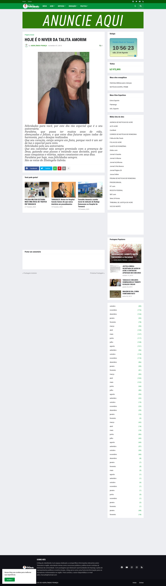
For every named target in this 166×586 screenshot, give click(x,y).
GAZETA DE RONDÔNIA (118, 146)
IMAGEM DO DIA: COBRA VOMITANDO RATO (131, 292)
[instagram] (132, 567)
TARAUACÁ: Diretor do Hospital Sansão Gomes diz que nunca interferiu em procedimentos (63, 201)
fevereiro (125, 322)
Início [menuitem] (45, 6)
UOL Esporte (114, 109)
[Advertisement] (63, 231)
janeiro (125, 318)
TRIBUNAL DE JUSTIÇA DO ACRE (121, 202)
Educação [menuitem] (72, 6)
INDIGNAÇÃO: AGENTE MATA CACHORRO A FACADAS (124, 255)
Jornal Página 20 (116, 170)
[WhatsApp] (55, 168)
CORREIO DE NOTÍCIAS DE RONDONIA (123, 134)
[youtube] (140, 1)
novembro (125, 310)
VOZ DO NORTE (115, 206)
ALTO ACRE (114, 126)
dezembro (125, 314)
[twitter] (136, 1)
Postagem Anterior (30, 273)
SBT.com (113, 194)
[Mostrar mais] (68, 168)
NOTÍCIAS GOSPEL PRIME (119, 87)
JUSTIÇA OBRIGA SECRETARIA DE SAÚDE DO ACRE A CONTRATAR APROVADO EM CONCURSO (132, 269)
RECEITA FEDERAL (116, 190)
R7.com (112, 186)
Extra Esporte (114, 100)
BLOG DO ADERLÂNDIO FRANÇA (46, 583)
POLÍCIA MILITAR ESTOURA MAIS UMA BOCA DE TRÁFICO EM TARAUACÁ (36, 201)
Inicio (24, 1)
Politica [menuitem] (83, 6)
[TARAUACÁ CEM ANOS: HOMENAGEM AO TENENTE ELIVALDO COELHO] (115, 282)
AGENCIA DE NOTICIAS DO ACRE (121, 122)
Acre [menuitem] (51, 6)
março (125, 326)
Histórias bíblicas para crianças (121, 83)
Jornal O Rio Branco (117, 166)
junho (125, 338)
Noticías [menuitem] (61, 6)
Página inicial (29, 35)
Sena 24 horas (115, 198)
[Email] (64, 168)
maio (125, 334)
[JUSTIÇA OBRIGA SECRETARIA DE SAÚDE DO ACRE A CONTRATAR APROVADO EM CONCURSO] (115, 269)
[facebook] (133, 1)
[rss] (143, 1)
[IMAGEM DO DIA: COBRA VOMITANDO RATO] (115, 294)
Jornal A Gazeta (115, 154)
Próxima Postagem (97, 273)
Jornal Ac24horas (116, 162)
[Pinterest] (59, 168)
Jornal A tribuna (115, 158)
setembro (125, 350)
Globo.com (113, 150)
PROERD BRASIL (116, 182)
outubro (125, 306)
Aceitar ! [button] (10, 579)
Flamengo (113, 104)
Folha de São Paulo (116, 138)
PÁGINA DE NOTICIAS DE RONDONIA (123, 178)
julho (125, 342)
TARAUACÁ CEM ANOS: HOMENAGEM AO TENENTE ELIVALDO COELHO (132, 282)
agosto (125, 346)
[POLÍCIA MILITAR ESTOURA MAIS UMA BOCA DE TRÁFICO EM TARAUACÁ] (37, 190)
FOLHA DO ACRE (116, 142)
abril (125, 330)
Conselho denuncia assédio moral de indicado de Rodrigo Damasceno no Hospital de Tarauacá (88, 203)
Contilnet (113, 130)
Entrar (30, 1)
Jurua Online (114, 174)
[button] (135, 6)
